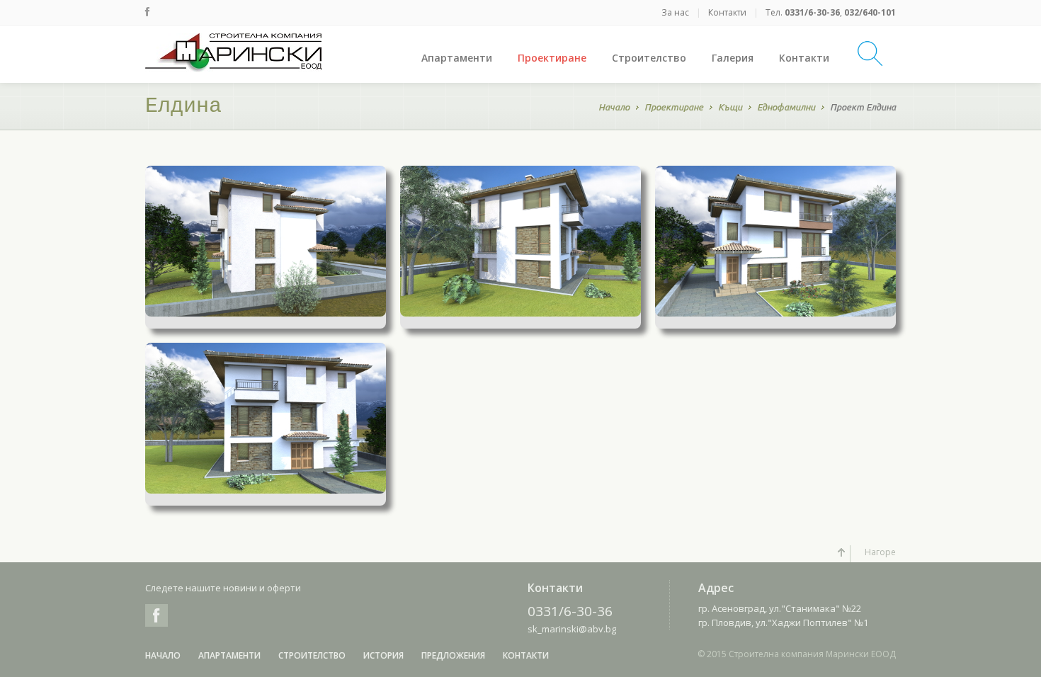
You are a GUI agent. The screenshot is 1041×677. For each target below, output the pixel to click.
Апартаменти (456, 57)
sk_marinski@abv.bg (572, 628)
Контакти (727, 12)
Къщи (730, 107)
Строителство (649, 57)
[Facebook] (147, 11)
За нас (675, 12)
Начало (614, 107)
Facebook (156, 615)
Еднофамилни (786, 107)
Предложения (453, 655)
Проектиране (552, 57)
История (383, 655)
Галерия (732, 57)
